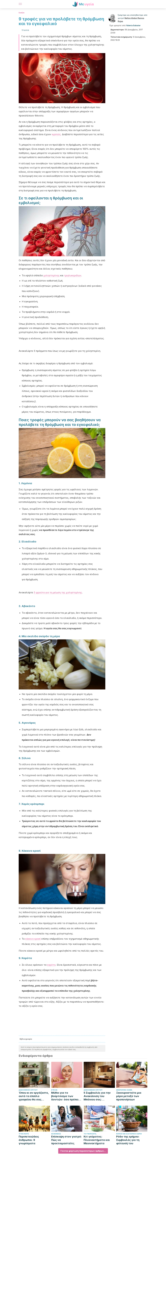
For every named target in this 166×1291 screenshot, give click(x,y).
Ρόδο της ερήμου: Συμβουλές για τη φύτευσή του (127, 1140)
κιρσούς (56, 134)
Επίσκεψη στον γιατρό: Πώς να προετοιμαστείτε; (66, 1140)
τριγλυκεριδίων (72, 275)
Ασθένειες (56, 1134)
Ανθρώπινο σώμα (124, 1090)
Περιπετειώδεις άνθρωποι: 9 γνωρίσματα (29, 1140)
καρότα (51, 964)
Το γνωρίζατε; (90, 1134)
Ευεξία (21, 13)
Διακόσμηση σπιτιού (28, 1090)
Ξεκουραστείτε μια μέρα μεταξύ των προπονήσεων (128, 1096)
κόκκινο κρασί (33, 938)
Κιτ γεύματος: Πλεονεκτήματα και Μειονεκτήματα (97, 1140)
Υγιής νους (24, 1134)
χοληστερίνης (51, 275)
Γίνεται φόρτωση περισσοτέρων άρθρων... (83, 1151)
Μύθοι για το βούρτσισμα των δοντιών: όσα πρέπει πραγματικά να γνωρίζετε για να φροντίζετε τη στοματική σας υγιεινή (66, 1096)
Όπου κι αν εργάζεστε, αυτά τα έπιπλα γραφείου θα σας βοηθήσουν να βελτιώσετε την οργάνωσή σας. (34, 1096)
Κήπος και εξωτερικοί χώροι (129, 1134)
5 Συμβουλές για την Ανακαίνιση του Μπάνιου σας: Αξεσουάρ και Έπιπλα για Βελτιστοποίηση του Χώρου (98, 1096)
